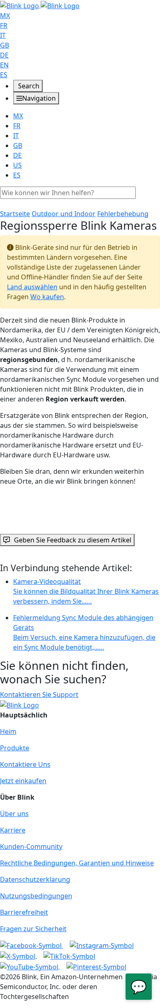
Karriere (12, 830)
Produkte (14, 747)
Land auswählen (32, 286)
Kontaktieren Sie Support (39, 694)
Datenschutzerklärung (35, 879)
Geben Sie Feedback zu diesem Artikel (72, 539)
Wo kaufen (47, 296)
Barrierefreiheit (24, 912)
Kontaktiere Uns (25, 764)
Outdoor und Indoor (64, 213)
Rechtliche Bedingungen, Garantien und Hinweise (77, 862)
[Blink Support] (40, 4)
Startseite (15, 213)
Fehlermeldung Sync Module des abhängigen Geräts (84, 632)
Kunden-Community (31, 846)
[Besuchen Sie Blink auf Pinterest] (96, 966)
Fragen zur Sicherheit (33, 928)
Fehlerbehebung (123, 213)
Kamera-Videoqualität (86, 591)
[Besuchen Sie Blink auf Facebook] (31, 945)
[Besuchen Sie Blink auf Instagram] (102, 945)
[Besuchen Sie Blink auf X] (18, 955)
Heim (8, 731)
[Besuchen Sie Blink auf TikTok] (69, 955)
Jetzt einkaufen (23, 780)
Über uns (14, 813)
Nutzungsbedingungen (36, 895)
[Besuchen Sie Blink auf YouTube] (30, 966)
